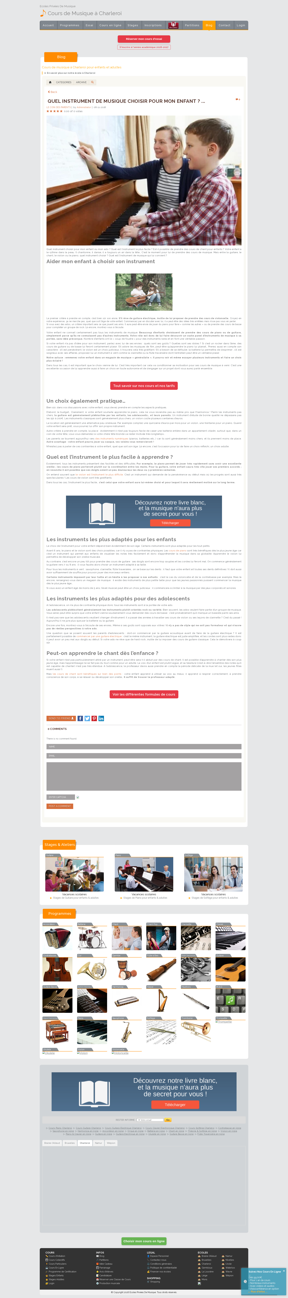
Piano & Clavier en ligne (78, 1134)
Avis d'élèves (106, 1271)
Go (168, 1120)
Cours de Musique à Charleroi (85, 13)
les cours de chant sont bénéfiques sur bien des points (87, 674)
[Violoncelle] (127, 1053)
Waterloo (230, 1267)
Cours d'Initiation (57, 1256)
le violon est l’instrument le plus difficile (99, 474)
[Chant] (127, 949)
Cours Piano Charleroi (60, 1128)
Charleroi (206, 1263)
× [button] (284, 1270)
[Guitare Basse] (57, 1011)
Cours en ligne (110, 25)
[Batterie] (92, 949)
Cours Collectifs (57, 1260)
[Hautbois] (196, 1011)
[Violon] (92, 1053)
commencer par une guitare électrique (99, 636)
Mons (204, 1279)
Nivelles (230, 1260)
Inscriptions (153, 25)
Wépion (229, 1275)
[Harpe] (161, 1011)
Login (241, 25)
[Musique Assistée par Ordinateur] (231, 1011)
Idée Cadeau (105, 1263)
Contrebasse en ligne (229, 1128)
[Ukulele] (57, 1053)
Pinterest (94, 718)
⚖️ (148, 1263)
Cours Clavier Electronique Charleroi (165, 1128)
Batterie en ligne (156, 1131)
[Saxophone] (127, 1043)
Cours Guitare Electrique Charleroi (123, 1128)
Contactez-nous (158, 1260)
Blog (209, 25)
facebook (80, 718)
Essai (89, 25)
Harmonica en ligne (88, 1131)
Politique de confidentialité (163, 1267)
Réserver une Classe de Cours (115, 1279)
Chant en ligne (176, 1131)
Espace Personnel (159, 1256)
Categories (63, 82)
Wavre (229, 1271)
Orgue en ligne (136, 1131)
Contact (225, 25)
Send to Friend (60, 718)
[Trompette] (231, 1021)
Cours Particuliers (57, 1263)
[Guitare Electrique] (92, 1011)
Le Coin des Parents (58, 107)
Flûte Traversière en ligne (211, 1134)
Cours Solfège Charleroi (201, 1128)
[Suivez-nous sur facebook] (199, 1284)
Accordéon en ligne (113, 1131)
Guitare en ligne (103, 1134)
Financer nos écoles (160, 1271)
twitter (87, 718)
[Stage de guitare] (74, 874)
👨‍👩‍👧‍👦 (46, 1260)
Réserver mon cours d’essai (144, 38)
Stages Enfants (56, 1275)
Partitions (192, 25)
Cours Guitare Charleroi (88, 1128)
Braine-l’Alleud (209, 1256)
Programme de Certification (62, 1271)
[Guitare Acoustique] (231, 980)
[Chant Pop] (161, 949)
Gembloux (207, 1267)
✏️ (46, 1256)
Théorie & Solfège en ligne (202, 1131)
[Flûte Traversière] (196, 980)
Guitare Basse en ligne (182, 1134)
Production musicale (109, 1283)
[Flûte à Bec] (161, 980)
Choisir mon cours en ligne (144, 1241)
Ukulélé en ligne (157, 1134)
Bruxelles (206, 1260)
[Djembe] (127, 980)
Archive (81, 82)
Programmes (70, 25)
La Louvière (208, 1271)
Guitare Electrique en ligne (130, 1134)
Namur (229, 1256)
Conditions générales (161, 1263)
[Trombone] (196, 1043)
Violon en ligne (229, 1131)
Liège (204, 1275)
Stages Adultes (56, 1279)
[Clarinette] (196, 949)
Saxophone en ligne (63, 1131)
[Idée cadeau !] (173, 26)
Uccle (229, 1263)
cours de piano (177, 550)
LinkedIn (101, 718)
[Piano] (92, 1043)
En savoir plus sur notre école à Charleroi (71, 73)
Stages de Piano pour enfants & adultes (145, 897)
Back (54, 92)
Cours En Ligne (56, 1267)
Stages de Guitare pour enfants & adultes (75, 897)
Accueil (48, 25)
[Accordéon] (57, 949)
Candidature (105, 1275)
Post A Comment (60, 806)
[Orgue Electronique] (57, 1043)
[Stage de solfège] (213, 874)
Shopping (155, 1281)
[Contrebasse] (57, 980)
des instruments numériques (111, 438)
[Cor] (92, 980)
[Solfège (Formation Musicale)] (161, 1043)
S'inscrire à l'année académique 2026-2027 (144, 47)
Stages (133, 25)
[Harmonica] (127, 1011)
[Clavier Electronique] (231, 949)
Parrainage (104, 1267)
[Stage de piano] (144, 874)
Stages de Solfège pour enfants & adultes (214, 897)
